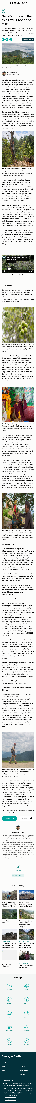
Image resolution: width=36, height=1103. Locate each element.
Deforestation (18, 875)
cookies (25, 1094)
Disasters (6, 941)
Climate (27, 989)
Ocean (26, 1017)
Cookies (22, 1067)
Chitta (18, 105)
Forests (27, 1031)
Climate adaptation (24, 962)
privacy (17, 1094)
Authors (4, 1074)
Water (26, 1044)
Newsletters (24, 1070)
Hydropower (24, 941)
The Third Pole (9, 813)
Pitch (3, 1070)
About (4, 1063)
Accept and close (10, 1099)
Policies (22, 1074)
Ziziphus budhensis (13, 376)
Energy (9, 989)
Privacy (22, 1063)
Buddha (13, 105)
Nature (26, 1003)
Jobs (3, 1067)
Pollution (9, 1017)
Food (9, 1003)
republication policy (10, 1085)
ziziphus (28, 367)
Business (9, 1031)
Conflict (6, 962)
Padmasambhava (9, 551)
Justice (9, 1044)
